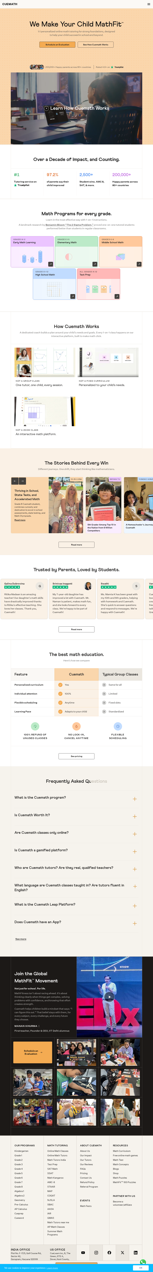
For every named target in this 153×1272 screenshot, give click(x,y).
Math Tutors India (56, 1160)
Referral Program (89, 1186)
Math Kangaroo (55, 1177)
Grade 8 (18, 1186)
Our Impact (86, 1155)
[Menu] (149, 4)
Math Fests (86, 1206)
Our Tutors (85, 1160)
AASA (50, 1209)
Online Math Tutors (57, 1155)
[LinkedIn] (135, 1253)
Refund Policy (87, 1182)
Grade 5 (18, 1173)
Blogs (116, 1168)
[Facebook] (109, 1253)
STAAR (51, 1186)
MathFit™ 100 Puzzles (124, 1182)
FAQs (83, 1168)
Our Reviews (86, 1164)
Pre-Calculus (21, 1204)
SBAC (50, 1204)
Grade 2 (18, 1160)
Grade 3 (18, 1164)
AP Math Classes (56, 1226)
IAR (49, 1213)
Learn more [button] (52, 1268)
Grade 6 (18, 1177)
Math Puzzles (120, 1177)
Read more (19, 520)
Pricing (84, 1173)
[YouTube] (82, 1253)
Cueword (19, 1218)
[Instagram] (96, 1253)
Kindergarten (21, 1151)
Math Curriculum (122, 1151)
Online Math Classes (57, 1151)
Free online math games (125, 1155)
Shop (115, 1173)
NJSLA (51, 1200)
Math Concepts (121, 1164)
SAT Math (52, 1168)
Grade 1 (18, 1155)
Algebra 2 (19, 1195)
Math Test (118, 1160)
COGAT (51, 1195)
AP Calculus (20, 1209)
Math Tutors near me (58, 1222)
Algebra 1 (19, 1191)
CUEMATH (9, 4)
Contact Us (86, 1177)
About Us (85, 1151)
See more (20, 939)
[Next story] (22, 481)
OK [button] (140, 1268)
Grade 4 (18, 1168)
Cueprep (18, 1213)
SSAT (50, 1173)
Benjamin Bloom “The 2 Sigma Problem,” (69, 224)
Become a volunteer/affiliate (122, 1203)
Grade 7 (18, 1182)
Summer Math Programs (54, 1233)
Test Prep (52, 1164)
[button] (76, 108)
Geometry (19, 1200)
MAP (49, 1191)
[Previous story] (15, 481)
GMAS (50, 1218)
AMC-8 (51, 1182)
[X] (122, 1253)
